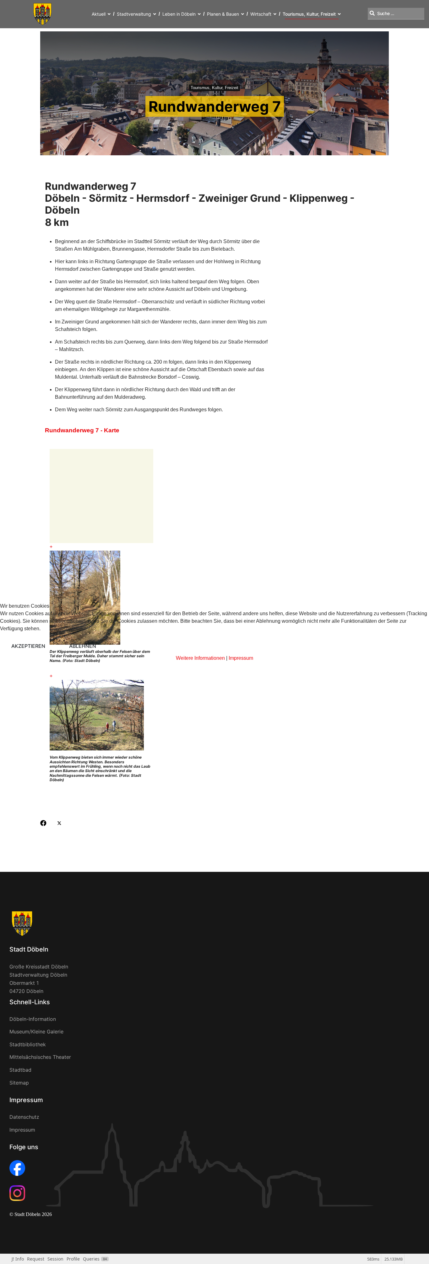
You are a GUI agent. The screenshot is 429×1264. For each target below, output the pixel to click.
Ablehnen (82, 646)
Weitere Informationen (200, 658)
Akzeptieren (28, 646)
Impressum (241, 658)
